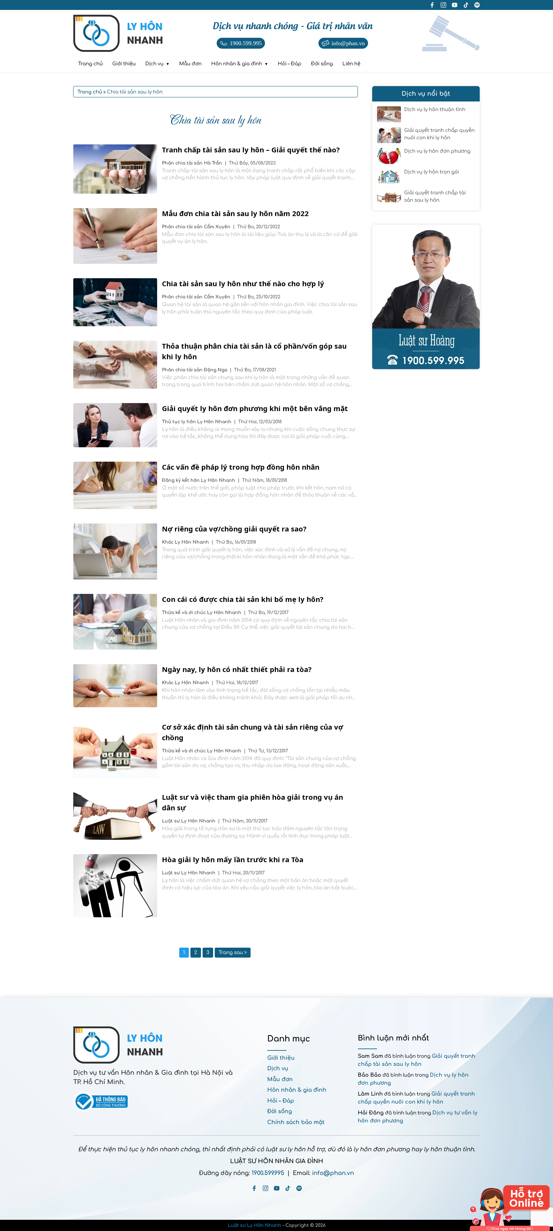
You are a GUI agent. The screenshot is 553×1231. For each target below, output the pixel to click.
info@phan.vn (333, 1173)
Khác (168, 542)
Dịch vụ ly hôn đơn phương (437, 151)
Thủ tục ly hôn (179, 421)
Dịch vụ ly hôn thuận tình (434, 109)
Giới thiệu (281, 1058)
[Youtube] (276, 1188)
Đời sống (279, 1111)
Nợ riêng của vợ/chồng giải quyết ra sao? (234, 528)
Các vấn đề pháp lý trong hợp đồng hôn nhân (240, 467)
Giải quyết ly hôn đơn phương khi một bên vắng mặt (255, 408)
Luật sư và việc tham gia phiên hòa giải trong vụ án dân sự (252, 802)
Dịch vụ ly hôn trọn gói (431, 172)
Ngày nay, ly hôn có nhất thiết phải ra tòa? (237, 669)
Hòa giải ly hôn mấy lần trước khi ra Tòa (232, 859)
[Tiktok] (288, 1188)
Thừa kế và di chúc (184, 612)
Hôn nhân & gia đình (296, 1090)
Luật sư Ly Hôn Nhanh (254, 1225)
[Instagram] (265, 1188)
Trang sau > (233, 952)
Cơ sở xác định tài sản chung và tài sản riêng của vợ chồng (252, 732)
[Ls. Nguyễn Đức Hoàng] (426, 297)
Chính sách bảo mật (296, 1122)
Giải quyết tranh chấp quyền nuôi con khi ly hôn (439, 134)
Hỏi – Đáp (280, 1101)
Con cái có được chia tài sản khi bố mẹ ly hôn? (243, 599)
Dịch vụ (277, 1068)
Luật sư (171, 821)
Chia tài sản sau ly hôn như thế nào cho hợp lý (243, 283)
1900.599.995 (268, 1173)
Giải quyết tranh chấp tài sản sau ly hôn (435, 196)
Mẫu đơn (280, 1079)
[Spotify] (299, 1188)
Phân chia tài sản (183, 163)
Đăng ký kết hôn (181, 480)
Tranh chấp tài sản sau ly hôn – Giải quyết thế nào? (251, 149)
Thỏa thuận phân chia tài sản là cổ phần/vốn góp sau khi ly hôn (254, 351)
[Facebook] (254, 1188)
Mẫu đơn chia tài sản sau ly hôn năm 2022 (235, 213)
